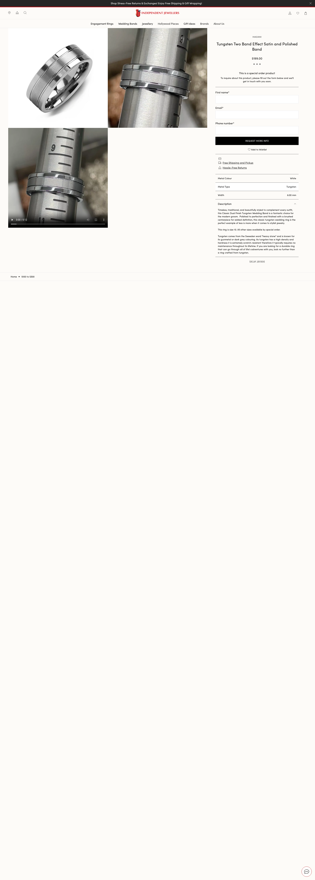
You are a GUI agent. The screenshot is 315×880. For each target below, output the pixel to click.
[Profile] (290, 13)
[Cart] (306, 13)
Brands (204, 23)
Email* (219, 107)
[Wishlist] (298, 13)
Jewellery (147, 23)
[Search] (25, 13)
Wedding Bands (127, 23)
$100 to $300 (27, 276)
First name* (222, 92)
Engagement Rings (102, 23)
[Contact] (17, 13)
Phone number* (224, 123)
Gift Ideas (189, 23)
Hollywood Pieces (168, 23)
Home (14, 276)
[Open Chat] (307, 872)
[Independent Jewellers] (157, 13)
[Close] (310, 3)
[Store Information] (9, 13)
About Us (219, 23)
